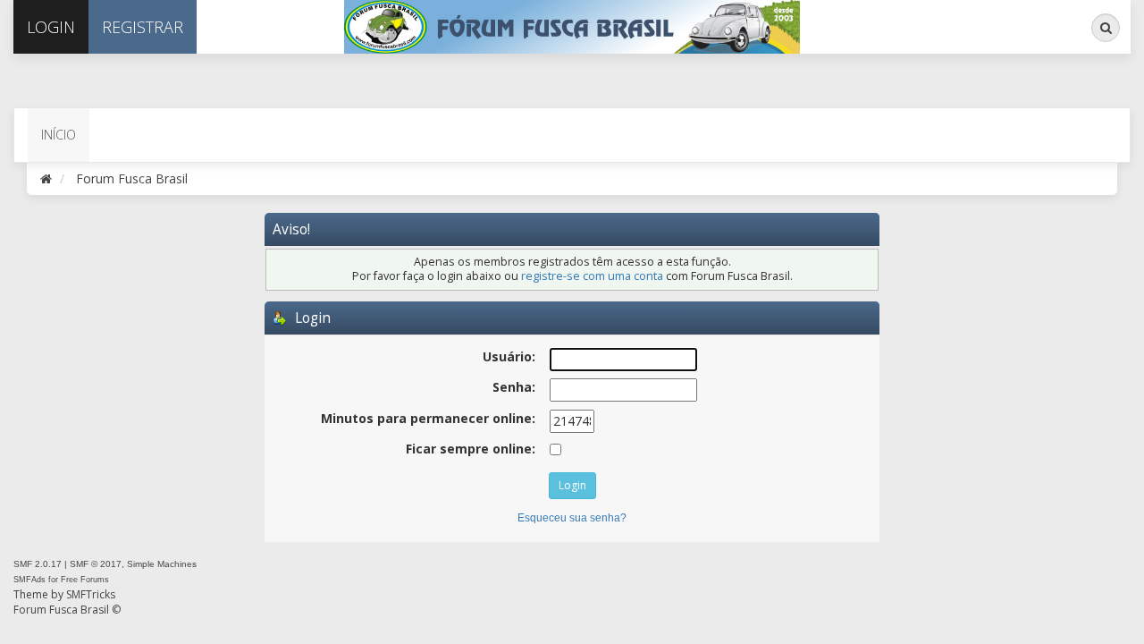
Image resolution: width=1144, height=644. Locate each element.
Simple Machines (162, 564)
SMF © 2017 (96, 564)
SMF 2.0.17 (37, 564)
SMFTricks (90, 594)
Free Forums (85, 579)
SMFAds (29, 579)
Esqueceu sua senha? (572, 518)
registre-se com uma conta (592, 276)
